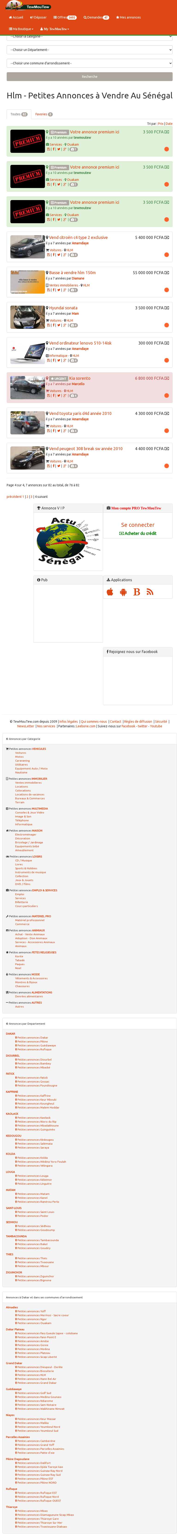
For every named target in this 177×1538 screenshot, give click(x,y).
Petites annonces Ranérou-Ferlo (38, 1201)
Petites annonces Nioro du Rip (36, 1121)
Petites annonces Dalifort (34, 1462)
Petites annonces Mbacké (33, 1067)
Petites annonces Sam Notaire (36, 1404)
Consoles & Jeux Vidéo (29, 812)
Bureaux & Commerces (30, 798)
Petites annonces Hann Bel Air (36, 1378)
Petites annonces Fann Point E (36, 1337)
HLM (70, 250)
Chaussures (22, 986)
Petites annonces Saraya (33, 1147)
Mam (75, 313)
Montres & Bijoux (26, 982)
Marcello (78, 384)
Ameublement (24, 850)
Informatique (58, 356)
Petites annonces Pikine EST (35, 1478)
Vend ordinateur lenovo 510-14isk (80, 343)
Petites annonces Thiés (32, 1258)
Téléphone (22, 820)
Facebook (128, 726)
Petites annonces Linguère (34, 1183)
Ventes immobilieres (63, 285)
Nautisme (21, 772)
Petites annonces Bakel (32, 1244)
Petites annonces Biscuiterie (35, 1370)
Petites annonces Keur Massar (36, 1418)
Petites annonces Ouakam (34, 1323)
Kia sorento (80, 378)
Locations (21, 786)
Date (169, 124)
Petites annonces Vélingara (35, 1165)
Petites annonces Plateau (33, 1352)
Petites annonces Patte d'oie (36, 1452)
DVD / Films (22, 883)
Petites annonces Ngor (32, 1319)
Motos (19, 756)
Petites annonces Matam (33, 1193)
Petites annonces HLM (31, 1374)
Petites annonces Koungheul (35, 1103)
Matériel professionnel (29, 920)
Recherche (89, 76)
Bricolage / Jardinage (29, 842)
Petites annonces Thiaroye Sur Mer (39, 1522)
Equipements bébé (27, 846)
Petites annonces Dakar (32, 1037)
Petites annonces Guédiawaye (36, 1045)
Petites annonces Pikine (32, 1041)
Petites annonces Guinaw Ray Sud (39, 1474)
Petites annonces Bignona (34, 1280)
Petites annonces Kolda (32, 1157)
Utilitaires (21, 764)
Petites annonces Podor (32, 1215)
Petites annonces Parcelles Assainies (40, 1448)
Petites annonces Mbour (33, 1266)
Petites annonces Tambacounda (38, 1240)
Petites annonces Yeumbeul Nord (38, 1426)
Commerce (22, 924)
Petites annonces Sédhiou (34, 1225)
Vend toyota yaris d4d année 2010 (80, 413)
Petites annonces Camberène (36, 1440)
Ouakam (73, 144)
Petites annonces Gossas (33, 1081)
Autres (19, 1006)
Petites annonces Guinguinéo (36, 1129)
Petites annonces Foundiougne (37, 1085)
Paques (19, 964)
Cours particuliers (26, 905)
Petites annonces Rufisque (34, 1049)
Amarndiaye (80, 243)
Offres (66, 17)
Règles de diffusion (138, 721)
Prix (160, 124)
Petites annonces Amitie (33, 1341)
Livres (19, 864)
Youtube (156, 726)
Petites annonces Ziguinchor (35, 1276)
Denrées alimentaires (29, 996)
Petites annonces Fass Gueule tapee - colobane (47, 1333)
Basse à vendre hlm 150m (72, 272)
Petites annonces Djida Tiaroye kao (40, 1466)
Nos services (46, 726)
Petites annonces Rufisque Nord (38, 1496)
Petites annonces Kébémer (34, 1179)
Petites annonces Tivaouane (35, 1262)
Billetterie (21, 902)
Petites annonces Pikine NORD (37, 1482)
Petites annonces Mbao (32, 1510)
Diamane (78, 278)
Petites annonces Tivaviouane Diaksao (42, 1526)
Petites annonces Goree (32, 1345)
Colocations (23, 790)
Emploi (19, 894)
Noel (18, 968)
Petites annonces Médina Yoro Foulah (41, 1161)
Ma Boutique (21, 29)
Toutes (18, 114)
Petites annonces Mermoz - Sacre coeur (43, 1315)
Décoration (22, 838)
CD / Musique (23, 860)
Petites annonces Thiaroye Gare (38, 1518)
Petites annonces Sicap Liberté (37, 1356)
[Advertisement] (68, 613)
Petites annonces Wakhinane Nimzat (41, 1408)
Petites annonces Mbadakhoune (38, 1125)
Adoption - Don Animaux (31, 938)
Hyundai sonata (63, 307)
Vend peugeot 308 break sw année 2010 (86, 448)
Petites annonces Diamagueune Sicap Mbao (45, 1514)
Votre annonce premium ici (94, 131)
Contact (115, 721)
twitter (143, 726)
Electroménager (25, 834)
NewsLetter (25, 726)
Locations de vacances (29, 794)
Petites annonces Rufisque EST (37, 1492)
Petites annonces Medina (33, 1348)
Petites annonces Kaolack (33, 1117)
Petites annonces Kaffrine (34, 1095)
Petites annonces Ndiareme (35, 1400)
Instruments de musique (30, 872)
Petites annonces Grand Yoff (35, 1444)
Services (56, 144)
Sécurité (161, 721)
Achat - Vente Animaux (30, 934)
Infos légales (68, 721)
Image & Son (23, 816)
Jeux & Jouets (24, 880)
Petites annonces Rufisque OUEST (39, 1500)
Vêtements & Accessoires (31, 978)
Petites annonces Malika (33, 1422)
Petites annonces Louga (32, 1175)
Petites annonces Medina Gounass (39, 1396)
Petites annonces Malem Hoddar (38, 1107)
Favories (43, 114)
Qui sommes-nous (94, 721)
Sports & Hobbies (26, 868)
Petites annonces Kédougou (35, 1139)
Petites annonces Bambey (34, 1063)
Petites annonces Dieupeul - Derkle (40, 1367)
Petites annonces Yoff (31, 1311)
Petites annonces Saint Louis (35, 1211)
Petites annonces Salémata (35, 1143)
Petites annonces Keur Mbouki (36, 1099)
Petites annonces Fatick (32, 1077)
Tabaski (20, 960)
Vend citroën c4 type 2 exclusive (78, 237)
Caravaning (22, 760)
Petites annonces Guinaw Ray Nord (39, 1470)
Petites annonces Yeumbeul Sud (37, 1430)
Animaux (21, 946)
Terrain (19, 802)
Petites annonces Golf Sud (34, 1392)
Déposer (40, 17)
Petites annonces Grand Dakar (37, 1382)
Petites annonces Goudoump (36, 1229)
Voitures (56, 250)
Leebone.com (85, 726)
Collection (21, 876)
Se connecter (137, 525)
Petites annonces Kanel (32, 1197)
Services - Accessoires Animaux (35, 942)
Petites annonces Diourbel (34, 1059)
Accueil (17, 17)
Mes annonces (130, 17)
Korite (19, 956)
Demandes (97, 17)
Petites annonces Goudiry (33, 1247)
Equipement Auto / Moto (31, 768)
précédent (14, 497)
